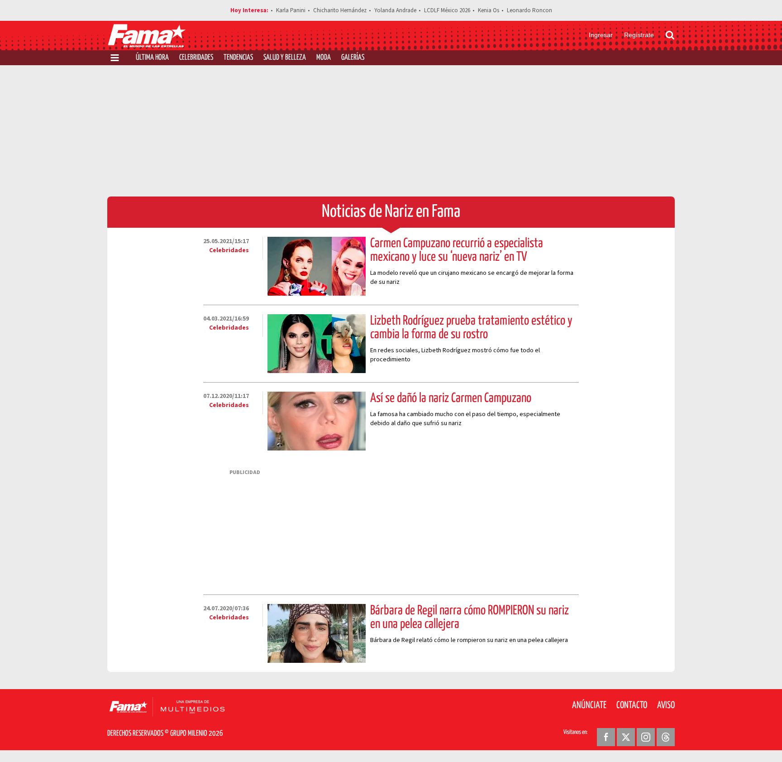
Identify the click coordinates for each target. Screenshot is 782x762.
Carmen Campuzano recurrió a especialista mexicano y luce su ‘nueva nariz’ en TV (456, 250)
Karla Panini (290, 10)
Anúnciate (589, 705)
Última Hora (152, 58)
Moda (323, 58)
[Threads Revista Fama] (666, 737)
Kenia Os (488, 10)
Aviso (666, 705)
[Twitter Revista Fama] (626, 737)
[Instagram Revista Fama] (646, 737)
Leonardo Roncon (529, 10)
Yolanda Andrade (395, 10)
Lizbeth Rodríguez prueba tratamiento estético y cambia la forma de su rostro (471, 328)
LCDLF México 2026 (447, 10)
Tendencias (238, 58)
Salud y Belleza (284, 58)
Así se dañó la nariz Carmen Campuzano (450, 398)
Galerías (352, 58)
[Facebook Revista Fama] (606, 737)
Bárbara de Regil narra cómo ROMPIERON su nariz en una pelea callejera (469, 617)
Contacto (631, 705)
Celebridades (196, 58)
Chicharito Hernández (340, 10)
